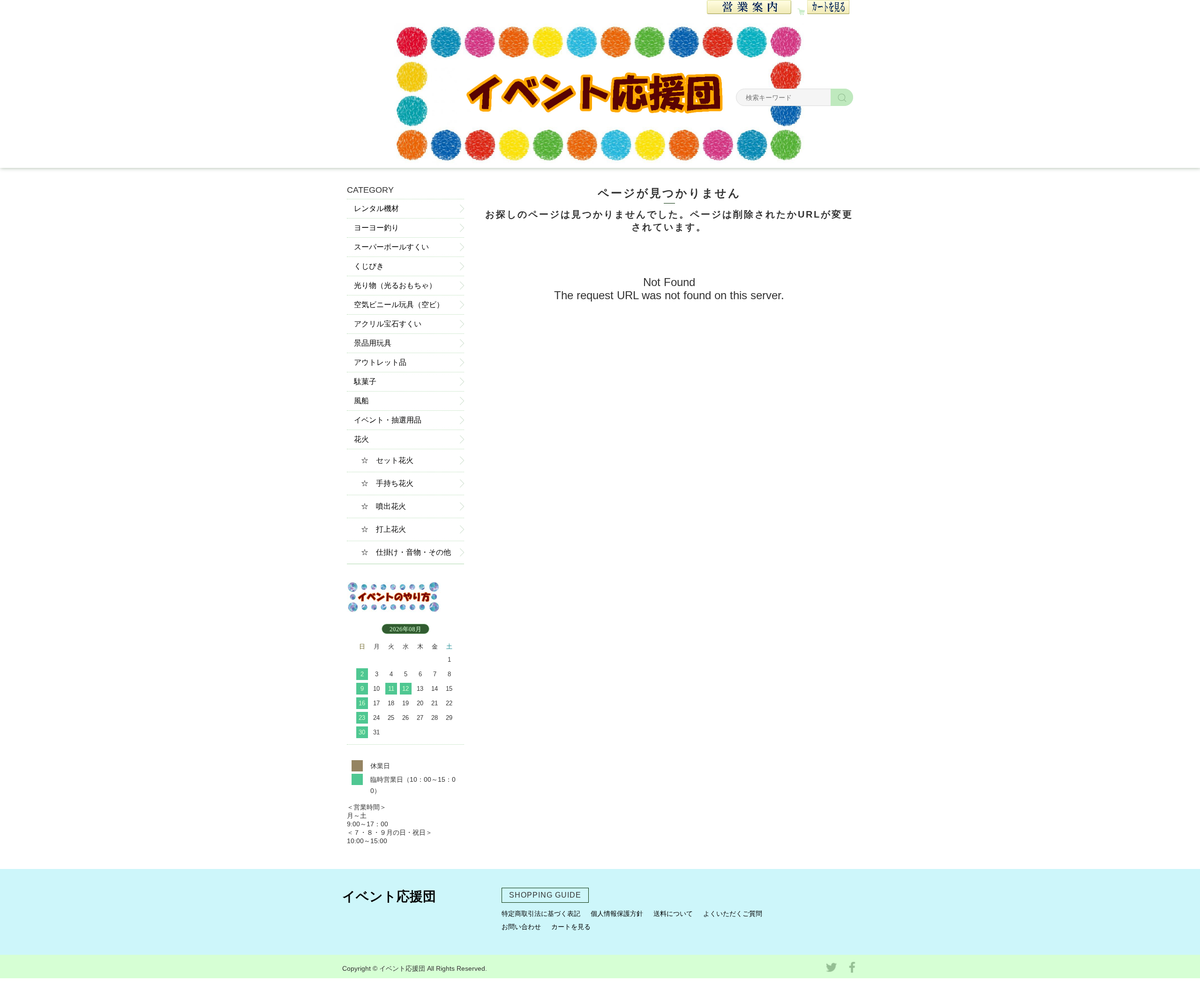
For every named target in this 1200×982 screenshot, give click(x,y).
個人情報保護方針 (617, 913)
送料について (673, 913)
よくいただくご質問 (732, 913)
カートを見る (571, 926)
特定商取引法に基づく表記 (541, 913)
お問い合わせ (521, 926)
